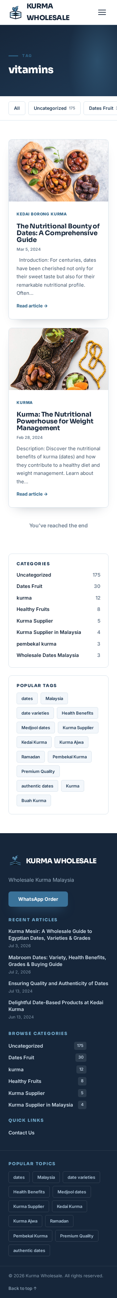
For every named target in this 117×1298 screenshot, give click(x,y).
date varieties (35, 713)
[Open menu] (102, 12)
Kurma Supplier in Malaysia (58, 632)
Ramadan (30, 756)
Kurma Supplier (58, 621)
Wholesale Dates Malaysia (58, 655)
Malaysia (54, 698)
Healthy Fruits (58, 609)
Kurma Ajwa (71, 742)
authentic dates (37, 785)
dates (27, 698)
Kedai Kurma (34, 742)
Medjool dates (35, 727)
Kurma (72, 785)
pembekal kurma (58, 644)
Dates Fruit (58, 586)
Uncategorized (54, 108)
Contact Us (21, 1133)
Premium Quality (38, 771)
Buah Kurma (33, 800)
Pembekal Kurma (70, 756)
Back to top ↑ (22, 1288)
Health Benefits (77, 713)
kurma (58, 598)
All (17, 108)
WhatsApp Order (38, 899)
